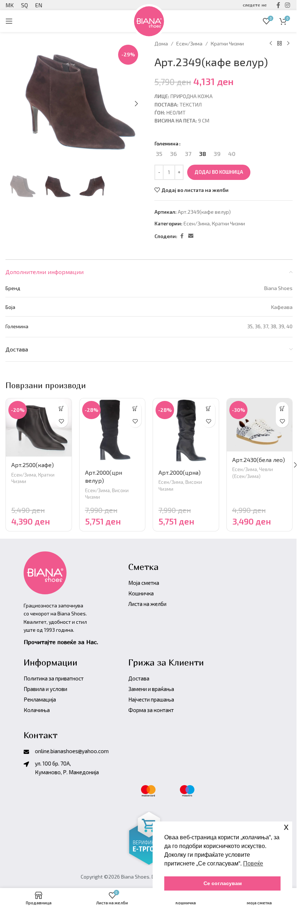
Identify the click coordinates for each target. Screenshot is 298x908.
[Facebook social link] (181, 236)
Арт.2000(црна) (179, 472)
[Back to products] (279, 43)
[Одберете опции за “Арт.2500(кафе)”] (61, 408)
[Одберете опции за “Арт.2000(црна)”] (208, 408)
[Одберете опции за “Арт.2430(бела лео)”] (282, 408)
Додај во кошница (218, 172)
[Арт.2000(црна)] (186, 431)
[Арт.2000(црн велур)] (112, 431)
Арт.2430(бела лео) (258, 459)
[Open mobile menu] (9, 21)
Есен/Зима (189, 43)
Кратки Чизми (227, 43)
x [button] (286, 826)
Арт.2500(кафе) (32, 464)
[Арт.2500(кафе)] (39, 427)
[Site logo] (149, 20)
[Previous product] (270, 43)
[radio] (159, 153)
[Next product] (288, 43)
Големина (166, 143)
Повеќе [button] (253, 863)
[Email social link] (191, 236)
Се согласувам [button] (223, 883)
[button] (136, 103)
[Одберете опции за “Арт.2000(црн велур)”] (135, 408)
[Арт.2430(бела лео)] (260, 424)
